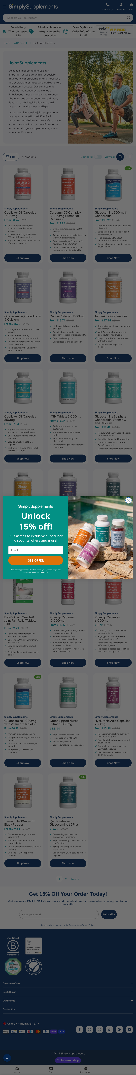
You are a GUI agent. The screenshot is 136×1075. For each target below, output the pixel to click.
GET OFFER (36, 560)
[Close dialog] (128, 500)
